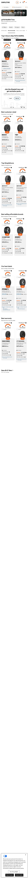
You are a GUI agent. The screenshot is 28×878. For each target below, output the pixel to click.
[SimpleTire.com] (6, 2)
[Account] (20, 2)
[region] (14, 865)
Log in (10, 98)
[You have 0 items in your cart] (23, 2)
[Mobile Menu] (26, 2)
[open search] (17, 2)
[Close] (25, 854)
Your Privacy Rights (14, 871)
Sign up (17, 98)
